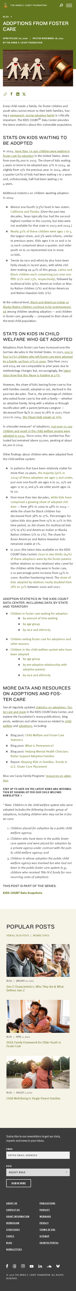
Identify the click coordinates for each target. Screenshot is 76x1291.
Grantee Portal (49, 1242)
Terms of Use (47, 1229)
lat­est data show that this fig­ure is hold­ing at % (37, 373)
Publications (47, 1203)
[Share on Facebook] (11, 94)
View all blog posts (17, 935)
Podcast (45, 1209)
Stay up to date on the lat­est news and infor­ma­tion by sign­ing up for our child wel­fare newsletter (37, 792)
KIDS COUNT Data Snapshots (22, 892)
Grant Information (17, 1216)
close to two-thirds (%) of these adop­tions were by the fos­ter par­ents (41, 556)
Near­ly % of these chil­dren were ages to (41, 231)
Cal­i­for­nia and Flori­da (25, 211)
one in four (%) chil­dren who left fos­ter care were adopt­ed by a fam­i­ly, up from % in (38, 357)
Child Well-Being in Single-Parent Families (33, 1098)
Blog (6, 16)
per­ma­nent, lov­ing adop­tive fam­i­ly (32, 115)
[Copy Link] (5, 94)
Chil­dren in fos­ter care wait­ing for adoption (39, 613)
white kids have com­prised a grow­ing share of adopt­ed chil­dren (41, 502)
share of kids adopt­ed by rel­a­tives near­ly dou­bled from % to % (41, 582)
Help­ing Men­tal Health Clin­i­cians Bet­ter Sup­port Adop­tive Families (39, 753)
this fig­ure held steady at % (42, 417)
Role (9, 1166)
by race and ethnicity (36, 629)
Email (9, 1149)
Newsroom (12, 1223)
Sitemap (44, 1236)
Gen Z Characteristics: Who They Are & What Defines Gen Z (35, 988)
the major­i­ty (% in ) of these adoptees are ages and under (41, 475)
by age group (31, 624)
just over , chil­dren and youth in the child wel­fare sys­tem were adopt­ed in (37, 431)
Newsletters (14, 1249)
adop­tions (25, 725)
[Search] (61, 5)
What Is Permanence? (39, 745)
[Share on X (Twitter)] (24, 94)
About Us (11, 1203)
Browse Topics (41, 935)
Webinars (45, 1216)
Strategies (13, 1229)
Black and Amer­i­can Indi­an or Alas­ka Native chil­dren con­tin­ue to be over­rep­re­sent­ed (37, 307)
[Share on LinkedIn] (17, 94)
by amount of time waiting (40, 618)
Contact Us (13, 1209)
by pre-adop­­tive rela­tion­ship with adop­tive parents (45, 667)
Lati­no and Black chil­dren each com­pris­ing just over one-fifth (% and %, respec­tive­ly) (41, 274)
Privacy (44, 1223)
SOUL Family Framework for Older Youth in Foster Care (33, 1044)
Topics (10, 1236)
